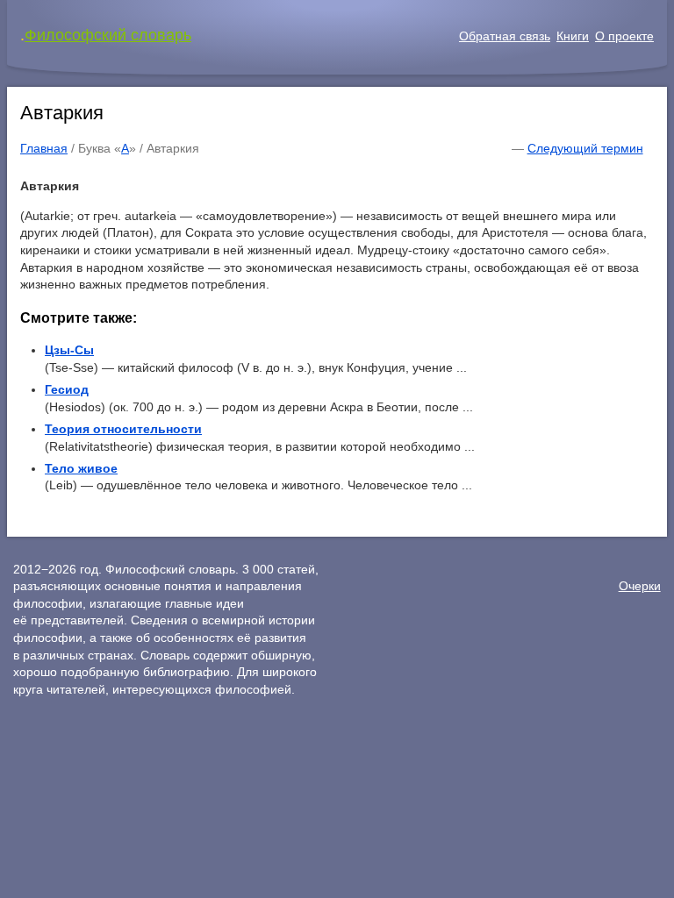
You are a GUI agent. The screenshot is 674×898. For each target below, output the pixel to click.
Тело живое (81, 468)
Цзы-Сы (69, 350)
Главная (44, 148)
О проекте (624, 36)
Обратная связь (504, 36)
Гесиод (67, 389)
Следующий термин (585, 148)
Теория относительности (123, 429)
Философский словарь (108, 35)
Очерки (640, 586)
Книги (572, 36)
